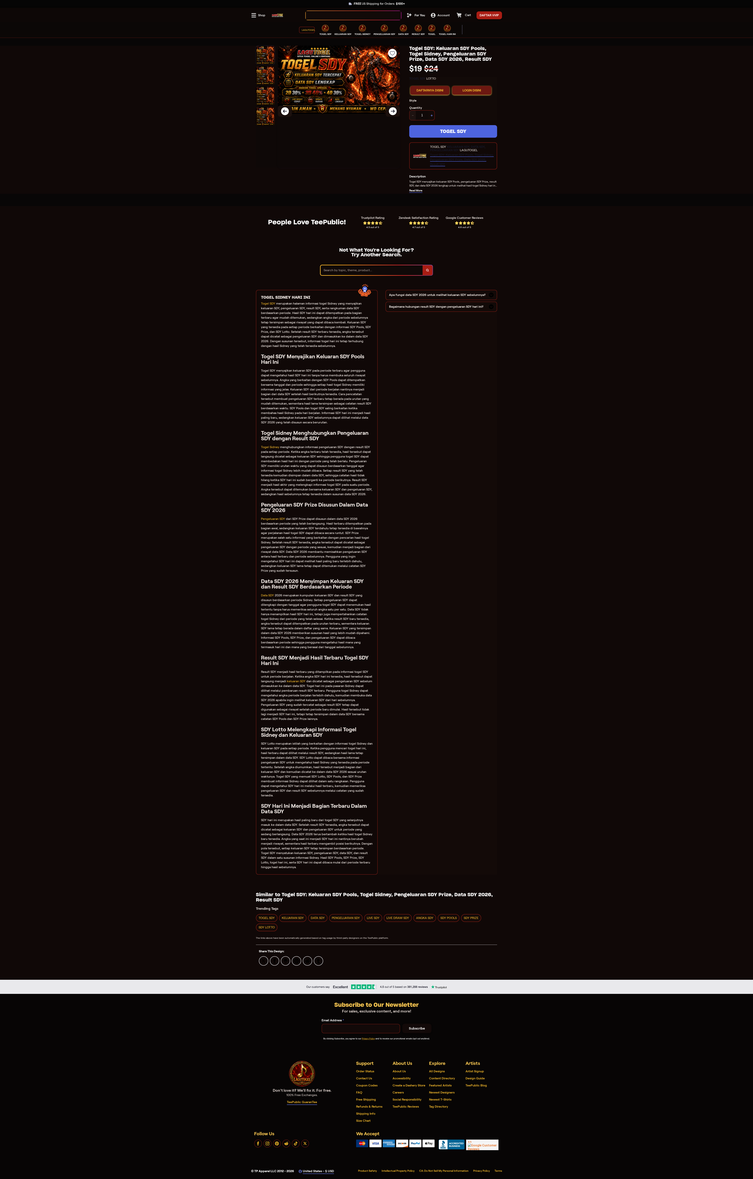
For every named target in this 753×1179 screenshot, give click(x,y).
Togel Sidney (270, 447)
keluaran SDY (296, 681)
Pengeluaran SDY (273, 518)
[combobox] (349, 15)
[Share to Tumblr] (318, 960)
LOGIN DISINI (472, 90)
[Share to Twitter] (263, 960)
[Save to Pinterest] (296, 960)
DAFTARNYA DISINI (430, 90)
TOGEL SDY (453, 131)
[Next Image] (393, 111)
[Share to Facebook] (274, 960)
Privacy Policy (368, 1038)
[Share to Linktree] (285, 960)
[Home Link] (277, 15)
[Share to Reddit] (307, 960)
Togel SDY (268, 303)
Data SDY (267, 595)
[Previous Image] (285, 111)
